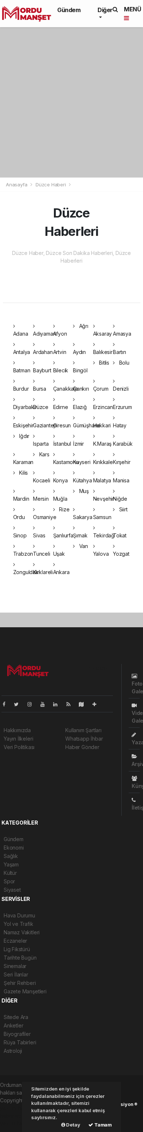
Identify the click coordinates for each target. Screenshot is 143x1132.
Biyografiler (17, 1034)
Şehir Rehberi (20, 983)
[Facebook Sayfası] (7, 704)
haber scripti (14, 1116)
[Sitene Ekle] (97, 704)
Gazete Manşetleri (25, 991)
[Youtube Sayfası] (45, 704)
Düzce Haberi (51, 184)
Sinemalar (15, 966)
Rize (63, 509)
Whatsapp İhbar (84, 738)
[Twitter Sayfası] (19, 704)
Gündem (69, 10)
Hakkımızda (17, 730)
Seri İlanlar (16, 974)
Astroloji (13, 1051)
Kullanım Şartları (83, 730)
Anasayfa (17, 184)
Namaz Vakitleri (22, 932)
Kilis (23, 473)
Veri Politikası (19, 747)
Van (83, 546)
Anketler (13, 1025)
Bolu (123, 362)
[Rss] (71, 704)
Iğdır (23, 436)
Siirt (123, 509)
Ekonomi (14, 847)
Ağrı (83, 326)
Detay (72, 1125)
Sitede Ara (16, 1017)
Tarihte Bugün (20, 957)
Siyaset (12, 890)
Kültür (10, 873)
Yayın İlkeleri (18, 738)
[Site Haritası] (84, 704)
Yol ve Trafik (18, 924)
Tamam (102, 1125)
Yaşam (11, 864)
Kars (44, 454)
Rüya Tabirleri (20, 1042)
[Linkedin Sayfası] (58, 704)
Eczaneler (15, 941)
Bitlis (103, 362)
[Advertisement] (71, 102)
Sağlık (11, 856)
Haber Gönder (82, 747)
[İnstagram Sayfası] (32, 704)
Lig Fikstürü (17, 949)
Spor (9, 881)
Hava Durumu (19, 915)
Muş (83, 491)
